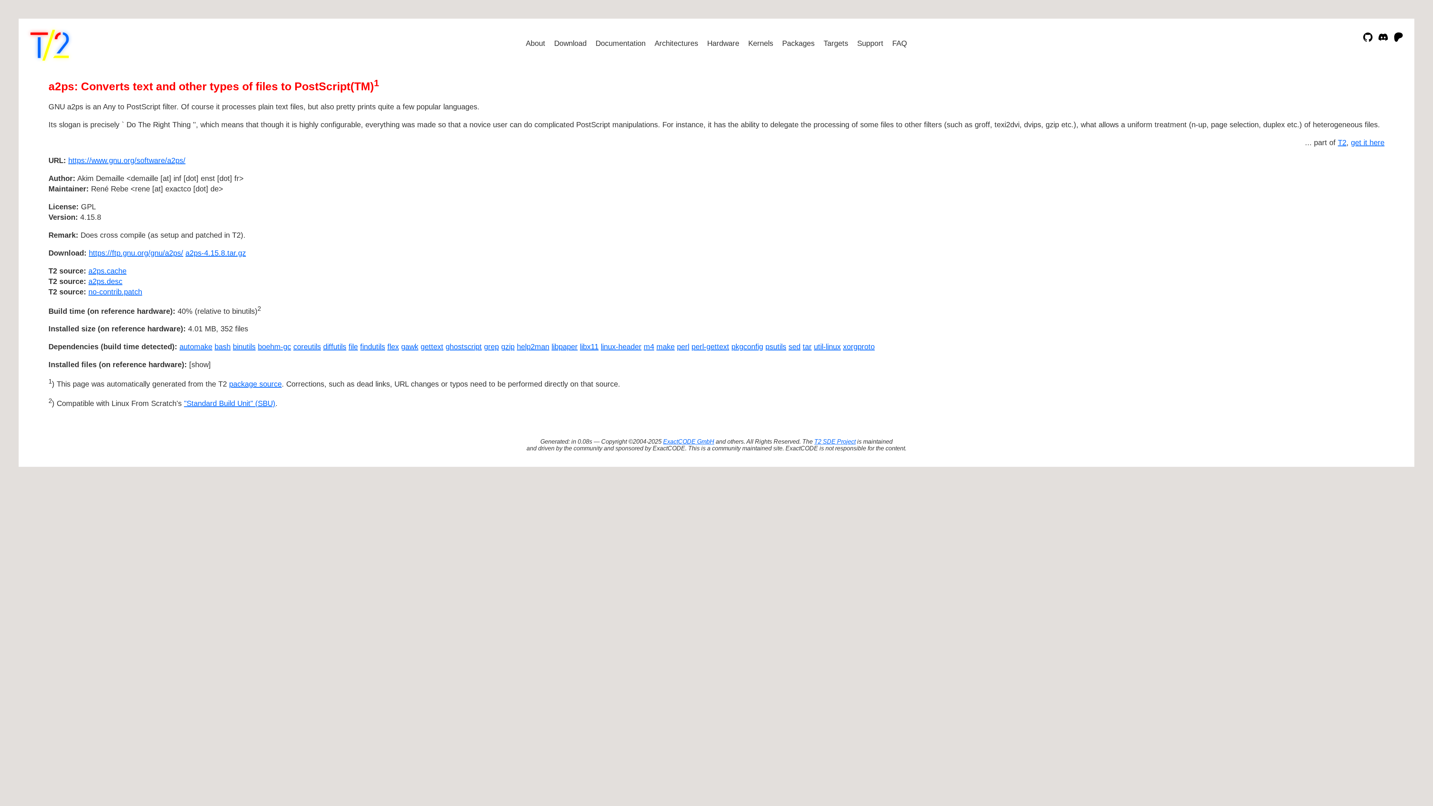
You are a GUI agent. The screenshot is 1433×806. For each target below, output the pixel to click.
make (665, 347)
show (200, 364)
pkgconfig (747, 347)
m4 (649, 347)
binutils (244, 347)
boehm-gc (274, 347)
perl (683, 347)
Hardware (723, 43)
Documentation (621, 43)
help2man (533, 347)
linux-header (621, 347)
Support (870, 43)
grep (491, 347)
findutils (372, 347)
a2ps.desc (105, 281)
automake (195, 347)
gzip (508, 347)
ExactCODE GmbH (688, 441)
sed (794, 347)
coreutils (307, 347)
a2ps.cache (107, 271)
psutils (775, 347)
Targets (836, 43)
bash (223, 347)
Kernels (760, 43)
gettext (432, 347)
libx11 (589, 347)
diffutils (334, 347)
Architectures (676, 43)
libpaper (565, 347)
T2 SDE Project (835, 441)
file (353, 347)
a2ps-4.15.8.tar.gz (215, 253)
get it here (1367, 142)
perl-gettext (710, 347)
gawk (409, 347)
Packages (798, 43)
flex (393, 347)
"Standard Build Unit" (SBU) (229, 403)
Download (570, 43)
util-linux (827, 347)
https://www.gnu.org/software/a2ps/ (126, 160)
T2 (1342, 142)
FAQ (899, 43)
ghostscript (464, 347)
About (535, 43)
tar (807, 347)
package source (255, 384)
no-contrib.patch (115, 292)
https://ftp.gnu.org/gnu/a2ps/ (136, 253)
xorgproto (859, 347)
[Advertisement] (1362, 204)
